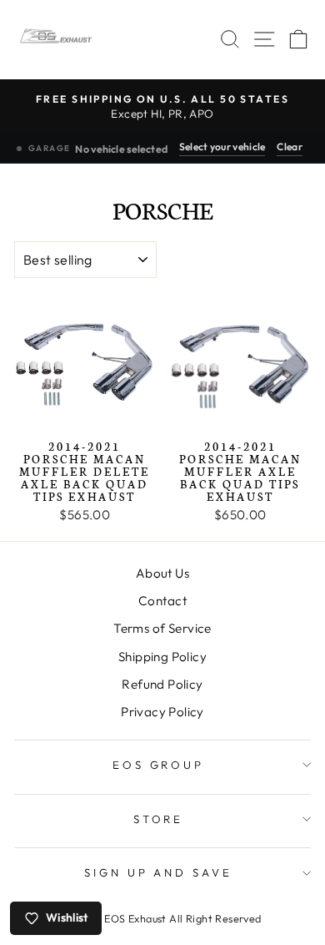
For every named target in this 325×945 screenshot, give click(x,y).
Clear (289, 146)
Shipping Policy (162, 657)
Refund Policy (162, 684)
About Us (162, 573)
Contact (162, 601)
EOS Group (158, 764)
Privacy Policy (162, 712)
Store (158, 819)
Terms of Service (162, 628)
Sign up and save (158, 872)
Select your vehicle (222, 146)
